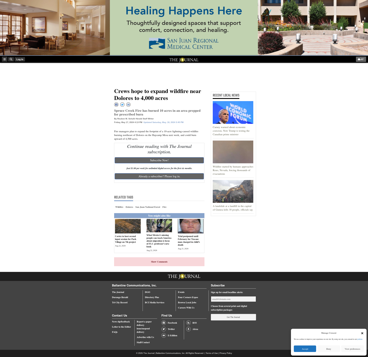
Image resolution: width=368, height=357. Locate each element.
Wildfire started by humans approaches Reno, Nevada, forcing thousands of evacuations (233, 170)
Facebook (172, 322)
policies (360, 339)
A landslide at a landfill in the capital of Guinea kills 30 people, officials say (233, 207)
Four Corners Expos (188, 297)
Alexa (195, 329)
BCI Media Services (154, 302)
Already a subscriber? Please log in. (159, 176)
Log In (19, 59)
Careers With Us (186, 307)
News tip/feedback (121, 321)
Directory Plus (152, 297)
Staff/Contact (143, 342)
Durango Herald (120, 297)
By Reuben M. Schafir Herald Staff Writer (134, 119)
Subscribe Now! (159, 160)
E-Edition (172, 335)
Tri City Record (120, 302)
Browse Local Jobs (187, 302)
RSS (194, 322)
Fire (164, 207)
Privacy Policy (226, 353)
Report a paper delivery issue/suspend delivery (144, 327)
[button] (362, 333)
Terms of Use (212, 353)
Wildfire (119, 207)
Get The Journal (233, 317)
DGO (147, 292)
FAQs (114, 332)
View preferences (352, 348)
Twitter (171, 329)
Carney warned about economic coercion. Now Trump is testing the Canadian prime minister (231, 130)
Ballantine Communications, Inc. (171, 353)
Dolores (129, 207)
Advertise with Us (145, 337)
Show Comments (159, 261)
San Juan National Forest (147, 207)
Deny (328, 348)
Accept (305, 348)
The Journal (118, 292)
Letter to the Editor (121, 326)
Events (181, 292)
